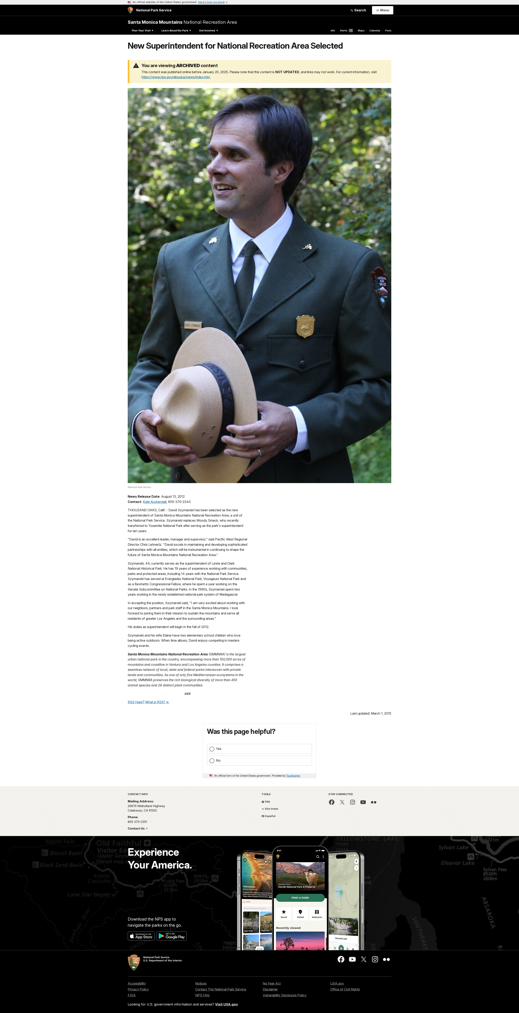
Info (333, 30)
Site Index (271, 808)
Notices (201, 983)
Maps (361, 30)
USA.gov (337, 983)
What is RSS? (155, 702)
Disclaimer (270, 989)
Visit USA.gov (226, 1004)
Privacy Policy (138, 989)
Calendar (374, 30)
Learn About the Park (174, 30)
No (218, 760)
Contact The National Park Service (220, 989)
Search (360, 10)
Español (270, 816)
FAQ (267, 801)
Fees (388, 30)
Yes (218, 749)
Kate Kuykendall (154, 502)
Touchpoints (293, 775)
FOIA (132, 995)
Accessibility (137, 983)
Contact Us (137, 828)
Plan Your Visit (141, 30)
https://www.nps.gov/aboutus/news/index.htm (176, 77)
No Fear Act (272, 983)
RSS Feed (135, 702)
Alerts (345, 30)
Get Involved (207, 30)
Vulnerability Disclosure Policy (285, 995)
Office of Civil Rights (345, 989)
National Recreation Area (182, 22)
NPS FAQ (202, 995)
